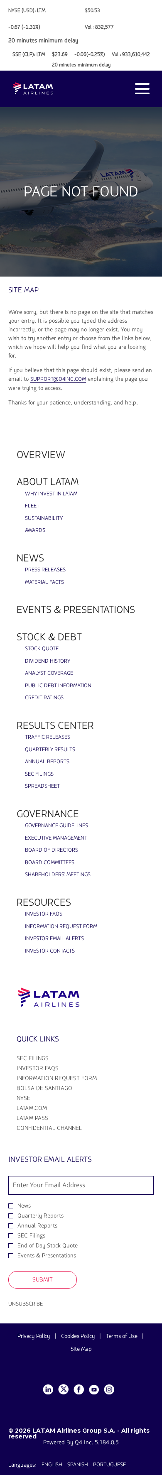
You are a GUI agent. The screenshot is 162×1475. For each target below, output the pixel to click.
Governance (48, 814)
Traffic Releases (47, 737)
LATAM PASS (44, 1118)
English (52, 1464)
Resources (44, 902)
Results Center (55, 726)
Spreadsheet (42, 786)
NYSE (35, 1098)
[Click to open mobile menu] (142, 88)
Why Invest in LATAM (51, 493)
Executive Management (56, 838)
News (30, 558)
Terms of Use (121, 1336)
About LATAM (48, 482)
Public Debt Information (58, 685)
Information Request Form (61, 926)
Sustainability (44, 518)
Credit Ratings (44, 697)
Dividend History (47, 661)
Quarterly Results (50, 749)
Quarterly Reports (40, 1216)
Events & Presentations (76, 610)
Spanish (77, 1464)
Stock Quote (42, 648)
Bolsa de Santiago (56, 1088)
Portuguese (109, 1464)
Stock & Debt (49, 637)
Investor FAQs (43, 914)
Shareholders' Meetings (58, 874)
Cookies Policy (77, 1336)
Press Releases (45, 569)
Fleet (32, 506)
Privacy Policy (33, 1336)
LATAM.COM (43, 1108)
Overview (41, 455)
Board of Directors (51, 850)
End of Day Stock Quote (47, 1246)
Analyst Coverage (49, 673)
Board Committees (49, 862)
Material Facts (44, 582)
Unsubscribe (25, 1304)
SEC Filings (39, 774)
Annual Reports (47, 761)
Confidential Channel (61, 1128)
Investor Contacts (50, 951)
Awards (35, 530)
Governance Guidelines (56, 825)
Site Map (81, 1349)
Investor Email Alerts (54, 938)
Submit (42, 1280)
